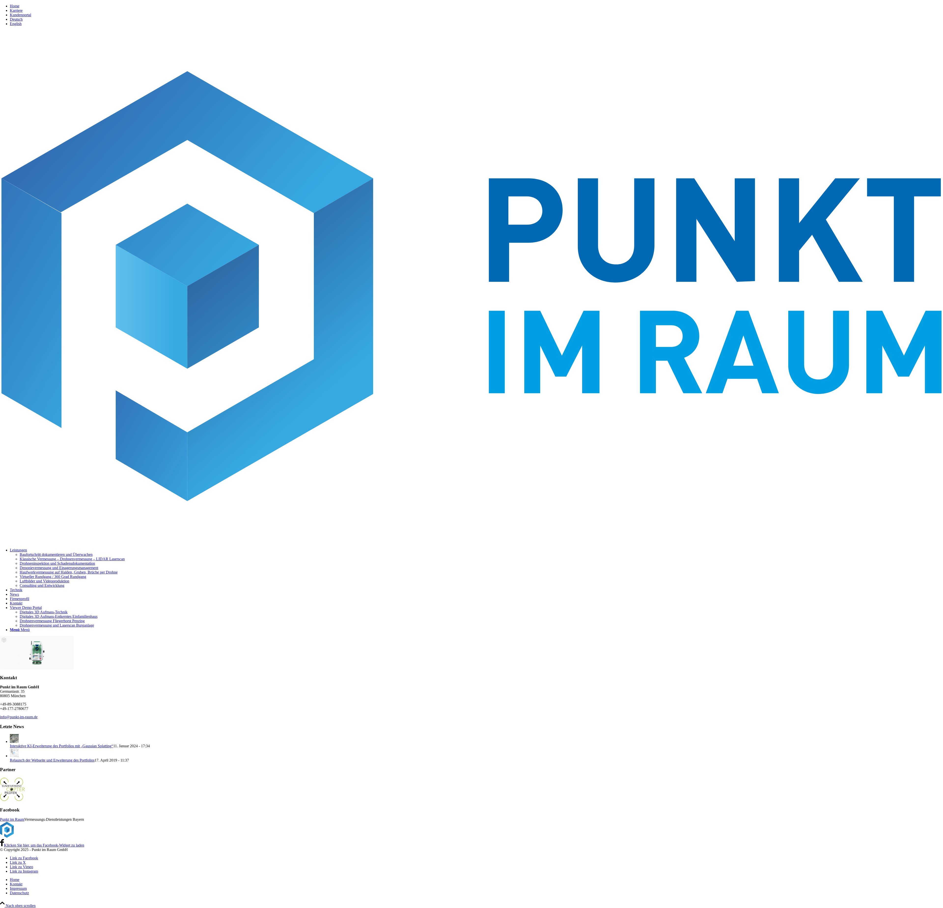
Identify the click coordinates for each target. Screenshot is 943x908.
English (16, 24)
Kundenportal (20, 15)
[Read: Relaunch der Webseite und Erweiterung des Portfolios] (14, 756)
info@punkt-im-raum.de (19, 717)
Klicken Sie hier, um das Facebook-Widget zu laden (44, 845)
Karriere (16, 10)
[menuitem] (476, 6)
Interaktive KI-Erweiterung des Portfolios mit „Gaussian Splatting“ (61, 746)
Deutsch (16, 19)
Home (14, 6)
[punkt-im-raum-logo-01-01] (471, 542)
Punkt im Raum (12, 819)
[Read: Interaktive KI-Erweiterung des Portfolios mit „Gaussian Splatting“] (14, 741)
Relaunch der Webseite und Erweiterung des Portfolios (52, 760)
